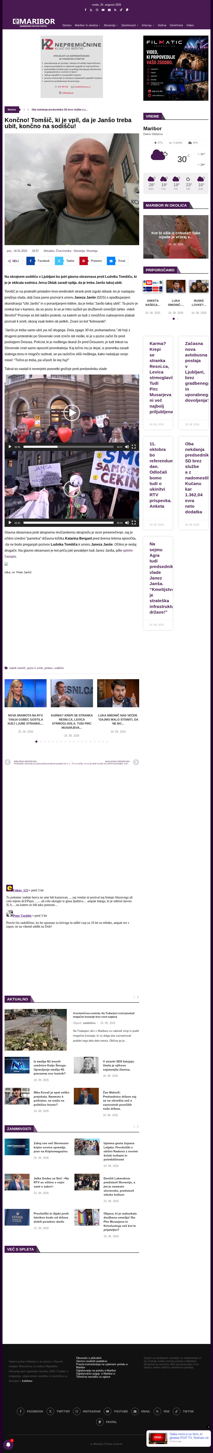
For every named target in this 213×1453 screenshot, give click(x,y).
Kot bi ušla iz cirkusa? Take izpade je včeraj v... (175, 235)
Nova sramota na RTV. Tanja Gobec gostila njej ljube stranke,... (25, 719)
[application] (72, 413)
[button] (24, 109)
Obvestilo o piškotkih (89, 1358)
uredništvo (89, 1023)
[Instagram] (97, 9)
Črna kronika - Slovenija (70, 250)
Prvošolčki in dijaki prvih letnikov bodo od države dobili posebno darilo (51, 1217)
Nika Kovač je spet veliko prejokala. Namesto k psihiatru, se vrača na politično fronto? (51, 1098)
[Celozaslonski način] (134, 447)
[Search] (198, 42)
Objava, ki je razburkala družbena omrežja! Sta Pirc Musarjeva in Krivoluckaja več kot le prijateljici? (120, 1221)
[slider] (69, 447)
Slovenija (109, 25)
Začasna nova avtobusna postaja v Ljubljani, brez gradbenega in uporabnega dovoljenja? (198, 372)
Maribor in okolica (86, 25)
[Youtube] (103, 9)
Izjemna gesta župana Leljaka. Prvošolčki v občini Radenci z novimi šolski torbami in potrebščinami (121, 1151)
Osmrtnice (176, 25)
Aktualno (49, 250)
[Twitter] (91, 10)
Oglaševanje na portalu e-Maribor (96, 1370)
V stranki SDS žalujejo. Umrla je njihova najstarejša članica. (119, 1065)
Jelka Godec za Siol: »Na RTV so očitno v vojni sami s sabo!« (51, 1182)
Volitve (162, 25)
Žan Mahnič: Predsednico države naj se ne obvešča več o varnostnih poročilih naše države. (119, 1100)
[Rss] (115, 9)
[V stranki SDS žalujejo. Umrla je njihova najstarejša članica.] (86, 1065)
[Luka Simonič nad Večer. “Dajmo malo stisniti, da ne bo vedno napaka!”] (118, 693)
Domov (67, 25)
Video (190, 25)
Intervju (147, 25)
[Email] (109, 9)
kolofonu (27, 1380)
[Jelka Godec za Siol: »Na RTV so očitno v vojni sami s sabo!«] (17, 1182)
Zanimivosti (128, 25)
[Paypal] (127, 9)
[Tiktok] (121, 10)
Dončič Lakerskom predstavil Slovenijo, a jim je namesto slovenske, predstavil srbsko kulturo (119, 1186)
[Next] (137, 997)
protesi (49, 668)
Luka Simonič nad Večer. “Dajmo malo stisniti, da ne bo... (118, 719)
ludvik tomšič (18, 668)
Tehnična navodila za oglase (93, 1376)
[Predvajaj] (10, 447)
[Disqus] (72, 825)
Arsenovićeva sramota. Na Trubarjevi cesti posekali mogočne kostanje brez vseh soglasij (103, 1015)
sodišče (59, 668)
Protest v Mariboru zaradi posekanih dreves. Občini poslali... (67, 109)
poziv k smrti (35, 668)
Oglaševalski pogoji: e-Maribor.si (95, 1373)
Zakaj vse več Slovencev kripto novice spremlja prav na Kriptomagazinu (51, 1147)
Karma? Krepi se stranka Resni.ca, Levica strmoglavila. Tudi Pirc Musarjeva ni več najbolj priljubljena (163, 377)
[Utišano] (127, 447)
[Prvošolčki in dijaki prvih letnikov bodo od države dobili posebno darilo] (17, 1217)
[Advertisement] (72, 622)
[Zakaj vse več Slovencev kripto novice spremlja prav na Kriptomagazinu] (17, 1147)
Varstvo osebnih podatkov (91, 1361)
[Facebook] (85, 9)
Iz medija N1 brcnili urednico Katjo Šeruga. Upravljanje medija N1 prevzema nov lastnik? (50, 1067)
